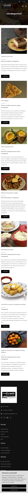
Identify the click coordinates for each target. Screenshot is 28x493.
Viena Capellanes (5, 436)
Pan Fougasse (5, 100)
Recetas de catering (15, 105)
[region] (14, 482)
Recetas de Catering (5, 466)
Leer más (5, 76)
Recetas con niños (5, 105)
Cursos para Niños (5, 452)
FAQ (2, 439)
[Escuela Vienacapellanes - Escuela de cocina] (6, 6)
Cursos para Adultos (5, 450)
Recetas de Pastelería (6, 464)
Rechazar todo (14, 489)
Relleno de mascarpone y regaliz (9, 193)
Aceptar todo (14, 486)
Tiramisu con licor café (6, 56)
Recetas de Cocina (5, 461)
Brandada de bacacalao (7, 249)
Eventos (3, 434)
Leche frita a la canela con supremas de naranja (13, 304)
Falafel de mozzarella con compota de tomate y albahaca (13, 351)
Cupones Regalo (5, 447)
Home (10, 23)
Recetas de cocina (15, 151)
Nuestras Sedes (4, 431)
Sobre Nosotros (4, 429)
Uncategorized (15, 61)
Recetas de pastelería (6, 61)
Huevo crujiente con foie (7, 146)
